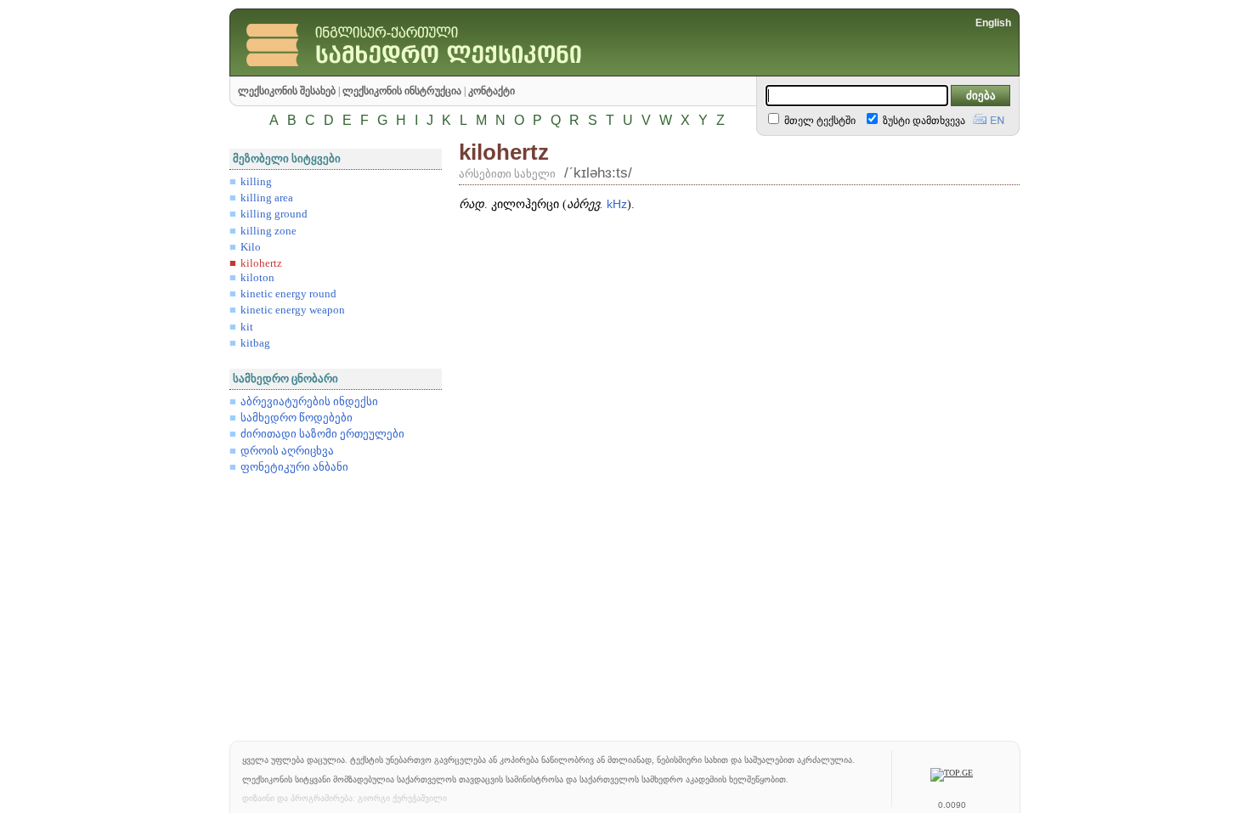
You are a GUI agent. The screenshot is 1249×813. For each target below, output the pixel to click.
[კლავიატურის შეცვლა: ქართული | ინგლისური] (988, 117)
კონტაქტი (491, 91)
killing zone (268, 231)
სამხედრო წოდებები (296, 418)
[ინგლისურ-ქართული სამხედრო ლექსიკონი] (450, 72)
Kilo (250, 247)
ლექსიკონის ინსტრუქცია (401, 91)
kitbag (255, 343)
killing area (266, 198)
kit (246, 327)
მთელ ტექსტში (819, 121)
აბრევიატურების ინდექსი (309, 402)
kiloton (257, 278)
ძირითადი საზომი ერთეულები (322, 434)
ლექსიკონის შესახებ (287, 91)
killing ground (274, 214)
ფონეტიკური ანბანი (294, 467)
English (993, 23)
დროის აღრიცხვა (287, 451)
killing (256, 182)
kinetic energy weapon (292, 310)
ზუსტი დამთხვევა (922, 121)
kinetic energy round (288, 294)
